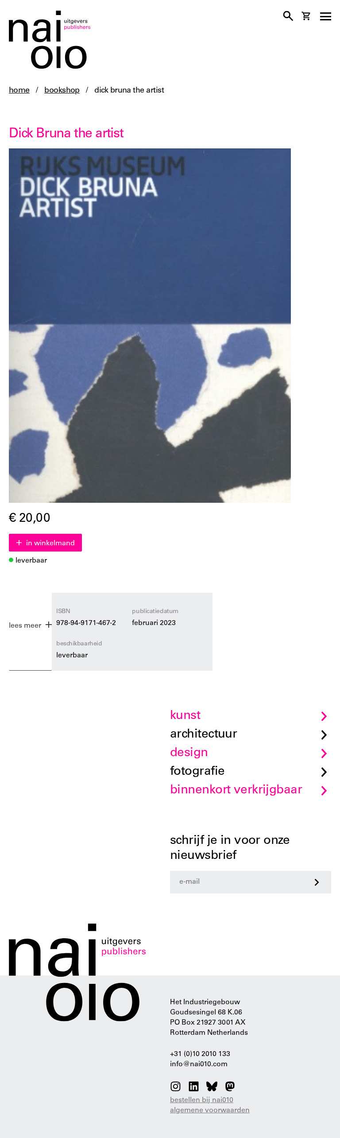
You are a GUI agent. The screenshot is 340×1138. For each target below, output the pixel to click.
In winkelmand (50, 543)
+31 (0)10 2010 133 (200, 1054)
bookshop (62, 91)
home (19, 91)
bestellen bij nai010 (201, 1100)
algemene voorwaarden (210, 1110)
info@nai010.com (199, 1064)
